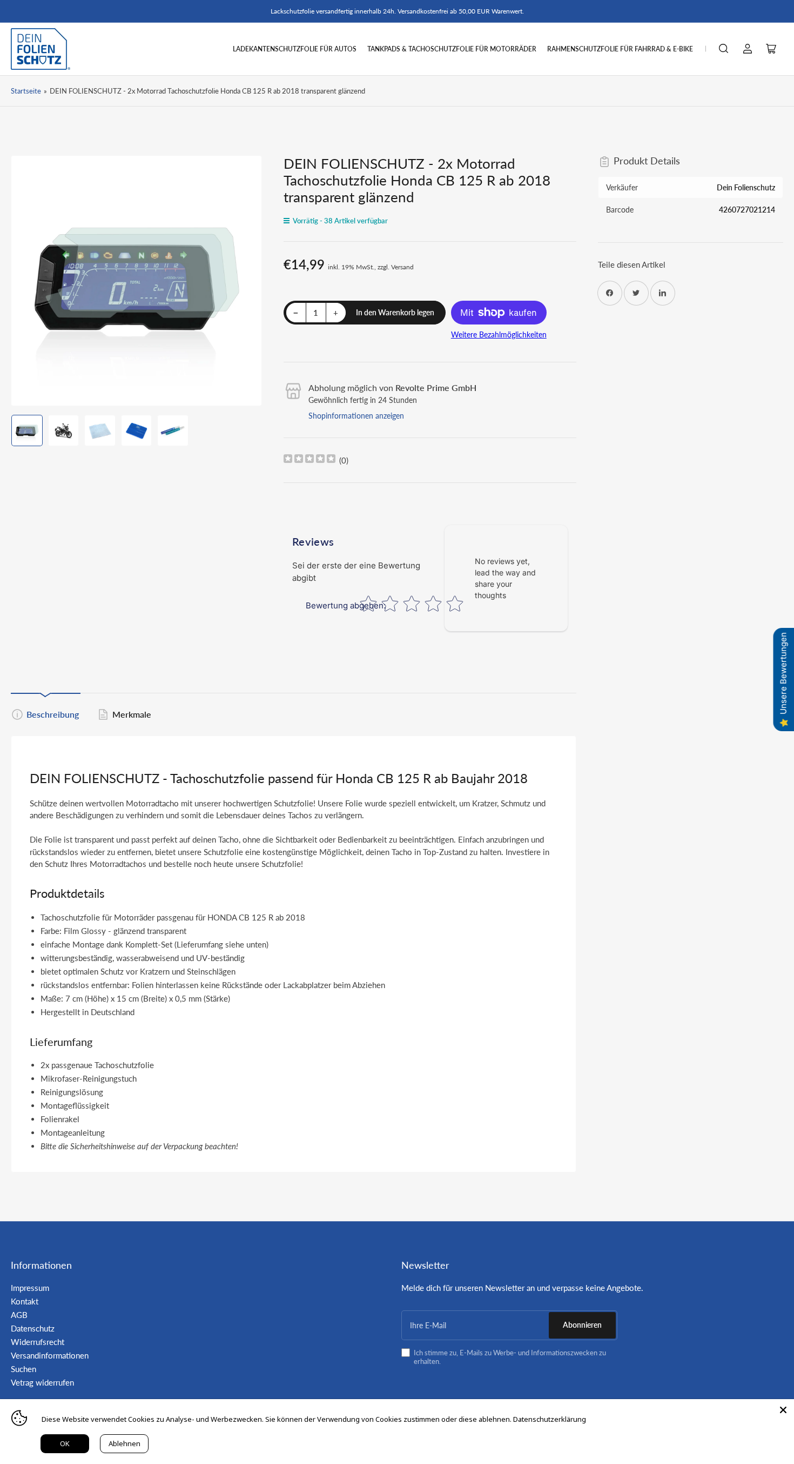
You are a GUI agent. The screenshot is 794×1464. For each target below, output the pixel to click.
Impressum (30, 1288)
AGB (19, 1315)
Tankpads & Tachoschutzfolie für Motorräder (451, 49)
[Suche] (724, 49)
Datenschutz (33, 1328)
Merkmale (131, 714)
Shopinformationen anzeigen (356, 415)
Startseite (26, 91)
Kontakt (24, 1301)
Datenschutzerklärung (549, 1419)
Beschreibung (52, 714)
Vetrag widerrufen (42, 1382)
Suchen (23, 1369)
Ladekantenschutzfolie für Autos (294, 49)
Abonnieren (582, 1324)
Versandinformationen (50, 1355)
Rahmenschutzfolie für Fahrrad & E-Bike (620, 49)
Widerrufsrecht (37, 1342)
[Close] (783, 1410)
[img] (309, 460)
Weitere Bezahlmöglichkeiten (499, 334)
